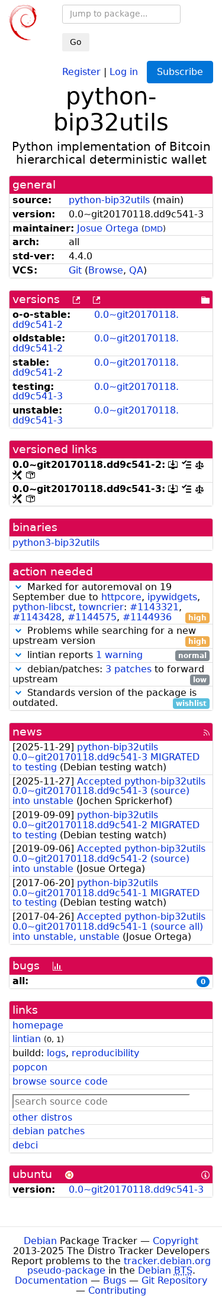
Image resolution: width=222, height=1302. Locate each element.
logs (56, 1053)
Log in (124, 71)
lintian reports (115, 655)
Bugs (114, 1280)
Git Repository (174, 1280)
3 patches (128, 669)
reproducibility (105, 1053)
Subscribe (180, 71)
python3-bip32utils (55, 542)
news (27, 731)
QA (136, 270)
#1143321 (154, 607)
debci (25, 1145)
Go (76, 42)
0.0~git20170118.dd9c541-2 (95, 319)
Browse (105, 270)
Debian (40, 1240)
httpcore (121, 597)
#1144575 (92, 617)
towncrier (101, 607)
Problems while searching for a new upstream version (109, 636)
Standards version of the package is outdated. (109, 698)
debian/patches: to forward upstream (109, 675)
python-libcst (42, 607)
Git (75, 270)
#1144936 (147, 617)
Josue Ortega (108, 228)
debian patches (48, 1131)
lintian (26, 1038)
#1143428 (37, 617)
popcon (29, 1067)
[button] (18, 587)
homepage (37, 1025)
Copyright (175, 1240)
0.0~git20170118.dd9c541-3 (95, 391)
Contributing (117, 1290)
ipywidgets (172, 597)
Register (81, 71)
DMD (153, 228)
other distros (42, 1117)
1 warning (119, 654)
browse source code (60, 1081)
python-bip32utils (109, 200)
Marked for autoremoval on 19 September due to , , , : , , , (109, 602)
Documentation (51, 1280)
